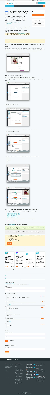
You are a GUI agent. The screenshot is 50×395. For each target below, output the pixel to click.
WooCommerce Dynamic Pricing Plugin (12, 217)
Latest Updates (32, 0)
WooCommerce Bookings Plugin (11, 220)
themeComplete (11, 22)
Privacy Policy (25, 393)
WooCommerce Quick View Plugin (12, 216)
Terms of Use (29, 393)
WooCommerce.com (9, 23)
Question (6, 286)
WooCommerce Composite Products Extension (13, 213)
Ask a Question (12, 283)
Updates (39, 371)
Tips (29, 0)
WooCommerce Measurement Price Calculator (13, 214)
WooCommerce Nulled (42, 0)
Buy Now (38, 14)
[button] (7, 12)
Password (8, 336)
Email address (7, 347)
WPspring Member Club (21, 33)
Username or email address (10, 332)
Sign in (7, 340)
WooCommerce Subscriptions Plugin (12, 215)
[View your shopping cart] (44, 6)
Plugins (8, 22)
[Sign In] (36, 3)
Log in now (28, 284)
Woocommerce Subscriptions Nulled (40, 379)
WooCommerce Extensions (17, 22)
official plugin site (12, 224)
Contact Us (37, 0)
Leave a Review (7, 283)
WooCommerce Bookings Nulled (40, 380)
